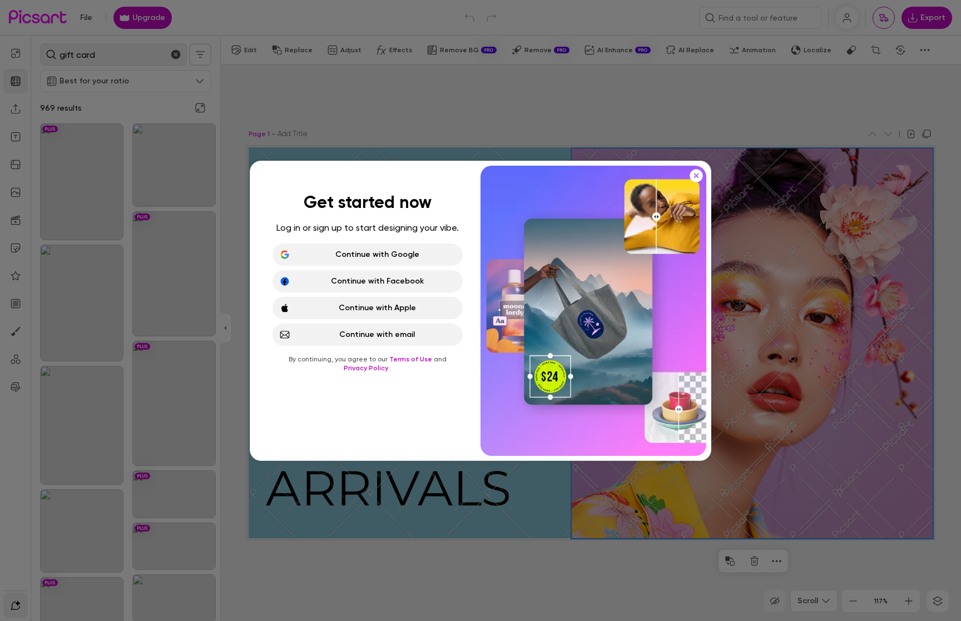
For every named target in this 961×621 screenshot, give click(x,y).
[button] (480, 310)
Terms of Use (411, 359)
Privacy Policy (367, 368)
